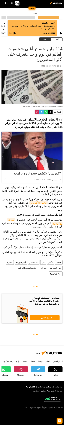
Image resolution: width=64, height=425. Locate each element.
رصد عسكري (8, 361)
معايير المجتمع (39, 390)
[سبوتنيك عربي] (56, 4)
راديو (17, 361)
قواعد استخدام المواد (45, 386)
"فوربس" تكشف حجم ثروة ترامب (37, 173)
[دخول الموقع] (12, 3)
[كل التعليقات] (60, 421)
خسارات (43, 268)
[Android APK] (52, 399)
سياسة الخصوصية (55, 390)
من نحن (59, 386)
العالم (48, 361)
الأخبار (50, 262)
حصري (24, 361)
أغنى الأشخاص (55, 268)
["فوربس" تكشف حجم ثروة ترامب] (32, 151)
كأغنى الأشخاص (38, 202)
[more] (5, 179)
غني (43, 262)
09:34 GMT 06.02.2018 (51, 66)
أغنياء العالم (33, 262)
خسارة (9, 262)
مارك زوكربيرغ (55, 274)
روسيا (40, 361)
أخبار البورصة (21, 262)
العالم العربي (58, 361)
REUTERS (27, 107)
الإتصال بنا (30, 386)
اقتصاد (58, 262)
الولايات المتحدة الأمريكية (27, 268)
